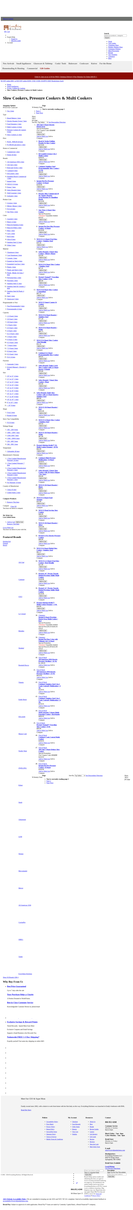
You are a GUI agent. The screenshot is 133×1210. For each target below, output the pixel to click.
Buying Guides (94, 1129)
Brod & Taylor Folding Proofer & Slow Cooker (47, 142)
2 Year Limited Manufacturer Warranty (16, 469)
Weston (20, 854)
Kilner (20, 785)
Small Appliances (12, 86)
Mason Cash (22, 734)
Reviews (92, 1142)
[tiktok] (77, 1183)
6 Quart (12, 339)
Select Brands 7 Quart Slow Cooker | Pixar (48, 381)
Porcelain (12, 280)
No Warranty (14, 482)
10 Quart (12, 319)
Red (10, 236)
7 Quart (12, 345)
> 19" (11, 405)
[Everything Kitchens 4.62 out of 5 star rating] (38, 1018)
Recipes (92, 1139)
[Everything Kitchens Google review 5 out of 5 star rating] (13, 1018)
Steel (11, 296)
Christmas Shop (113, 45)
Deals (110, 41)
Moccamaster (22, 871)
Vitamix (21, 682)
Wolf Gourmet (14, 193)
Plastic (11, 267)
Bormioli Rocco (23, 665)
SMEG (20, 939)
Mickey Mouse (14, 206)
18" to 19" (12, 399)
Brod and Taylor (14, 168)
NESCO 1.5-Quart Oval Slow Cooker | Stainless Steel (47, 240)
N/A (11, 209)
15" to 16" (12, 391)
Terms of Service (51, 1137)
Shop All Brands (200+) (11, 977)
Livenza (12, 203)
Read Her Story (26, 1110)
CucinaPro (21, 922)
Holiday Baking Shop (115, 47)
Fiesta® (5, 543)
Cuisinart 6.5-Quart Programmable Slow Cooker (49, 354)
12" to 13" (12, 382)
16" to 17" (12, 394)
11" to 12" (12, 379)
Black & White (14, 228)
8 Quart (12, 351)
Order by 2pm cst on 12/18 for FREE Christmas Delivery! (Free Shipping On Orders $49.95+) (66, 77)
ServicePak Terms (51, 1132)
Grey (11, 233)
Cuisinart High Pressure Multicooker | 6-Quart (47, 459)
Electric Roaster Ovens (17, 121)
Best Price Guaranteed (16, 986)
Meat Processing (113, 51)
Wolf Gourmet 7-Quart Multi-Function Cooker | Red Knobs (49, 713)
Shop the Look (94, 1144)
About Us (92, 1122)
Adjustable (13, 451)
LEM (20, 837)
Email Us (14, 39)
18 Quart (12, 322)
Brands (110, 53)
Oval (11, 412)
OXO (20, 597)
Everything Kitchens (25, 974)
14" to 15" (12, 388)
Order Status (76, 1127)
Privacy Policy (50, 1127)
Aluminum (13, 252)
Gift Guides (112, 43)
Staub (20, 802)
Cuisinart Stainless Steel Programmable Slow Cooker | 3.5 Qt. (49, 168)
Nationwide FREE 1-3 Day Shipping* (23, 1037)
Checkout (75, 1122)
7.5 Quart (12, 348)
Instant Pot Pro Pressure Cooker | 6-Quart (45, 182)
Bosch (5, 545)
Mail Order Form (95, 1147)
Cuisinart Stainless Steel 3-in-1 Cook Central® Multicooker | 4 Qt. (50, 686)
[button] (42, 136)
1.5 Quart (12, 316)
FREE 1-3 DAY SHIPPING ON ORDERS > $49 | (44, 5)
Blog (109, 58)
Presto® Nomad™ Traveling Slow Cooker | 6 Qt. (49, 278)
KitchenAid (7, 541)
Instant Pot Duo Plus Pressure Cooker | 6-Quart (49, 227)
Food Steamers (14, 124)
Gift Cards (93, 1137)
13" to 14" (12, 385)
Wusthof (21, 648)
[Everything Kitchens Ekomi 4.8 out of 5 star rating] (25, 1018)
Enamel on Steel (14, 261)
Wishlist (74, 1134)
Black (11, 222)
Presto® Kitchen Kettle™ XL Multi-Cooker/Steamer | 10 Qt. (47, 446)
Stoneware (12, 299)
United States (13, 492)
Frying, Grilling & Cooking (16, 88)
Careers (92, 1132)
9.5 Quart (12, 354)
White (11, 245)
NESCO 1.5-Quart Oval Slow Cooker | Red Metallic (49, 562)
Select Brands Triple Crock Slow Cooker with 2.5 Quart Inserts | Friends (48, 367)
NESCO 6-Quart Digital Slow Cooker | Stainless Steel (47, 549)
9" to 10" (12, 402)
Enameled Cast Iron (16, 264)
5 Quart (12, 337)
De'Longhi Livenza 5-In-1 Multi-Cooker (48, 155)
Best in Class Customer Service (20, 1002)
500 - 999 (12, 444)
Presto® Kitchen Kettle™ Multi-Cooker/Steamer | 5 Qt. (47, 603)
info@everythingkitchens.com (115, 1150)
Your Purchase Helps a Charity (20, 994)
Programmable (14, 309)
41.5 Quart (13, 334)
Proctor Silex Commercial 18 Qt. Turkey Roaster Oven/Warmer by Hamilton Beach (49, 196)
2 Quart (12, 325)
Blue (11, 231)
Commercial (13, 152)
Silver (11, 239)
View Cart (75, 1132)
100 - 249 (12, 430)
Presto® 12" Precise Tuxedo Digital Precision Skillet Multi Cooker (49, 590)
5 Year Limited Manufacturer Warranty (16, 479)
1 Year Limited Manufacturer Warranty (16, 459)
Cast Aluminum (14, 255)
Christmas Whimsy (114, 49)
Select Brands (14, 190)
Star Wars (12, 212)
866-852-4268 (16, 41)
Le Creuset (22, 614)
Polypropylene (14, 278)
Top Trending (112, 55)
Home (9, 84)
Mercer (20, 888)
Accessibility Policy (52, 1122)
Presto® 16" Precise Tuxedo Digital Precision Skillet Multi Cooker (49, 575)
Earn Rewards (76, 1124)
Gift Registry (93, 1134)
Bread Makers (14, 118)
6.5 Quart (12, 342)
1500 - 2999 (13, 438)
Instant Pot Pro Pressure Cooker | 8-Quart (47, 766)
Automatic (12, 364)
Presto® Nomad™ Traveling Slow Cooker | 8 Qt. (47, 726)
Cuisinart (12, 171)
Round (12, 415)
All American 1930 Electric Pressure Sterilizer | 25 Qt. (46, 673)
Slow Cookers (14, 135)
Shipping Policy (51, 1134)
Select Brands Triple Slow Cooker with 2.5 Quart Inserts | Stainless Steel (48, 394)
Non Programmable (15, 306)
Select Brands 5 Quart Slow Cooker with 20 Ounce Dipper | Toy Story (49, 472)
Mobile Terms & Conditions (54, 1139)
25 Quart (12, 328)
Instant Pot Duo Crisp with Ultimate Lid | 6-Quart (48, 640)
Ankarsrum (22, 819)
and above (16, 145)
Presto (11, 187)
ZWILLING (22, 768)
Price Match (49, 1124)
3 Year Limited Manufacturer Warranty (16, 474)
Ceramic (12, 258)
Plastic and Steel (14, 270)
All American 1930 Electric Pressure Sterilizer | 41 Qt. (48, 660)
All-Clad (12, 165)
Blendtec (21, 631)
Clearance (111, 56)
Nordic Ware (22, 751)
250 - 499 (12, 441)
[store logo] (12, 30)
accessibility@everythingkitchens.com (15, 1201)
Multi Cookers (14, 127)
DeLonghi (21, 717)
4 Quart (12, 331)
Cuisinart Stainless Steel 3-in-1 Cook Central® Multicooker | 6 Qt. (50, 700)
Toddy (20, 957)
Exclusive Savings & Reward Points (22, 1022)
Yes (10, 111)
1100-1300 (13, 435)
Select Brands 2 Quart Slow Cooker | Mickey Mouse (48, 253)
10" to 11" (12, 376)
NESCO (12, 184)
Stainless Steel (14, 242)
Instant (11, 181)
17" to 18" (12, 397)
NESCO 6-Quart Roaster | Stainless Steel (48, 316)
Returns (74, 1129)
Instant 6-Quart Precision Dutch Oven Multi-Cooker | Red (48, 619)
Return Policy (50, 1129)
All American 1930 (15, 162)
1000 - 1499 (13, 432)
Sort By (34, 122)
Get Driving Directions (112, 1167)
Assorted (12, 219)
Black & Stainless (15, 225)
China (11, 490)
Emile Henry (22, 699)
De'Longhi (13, 173)
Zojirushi (12, 196)
